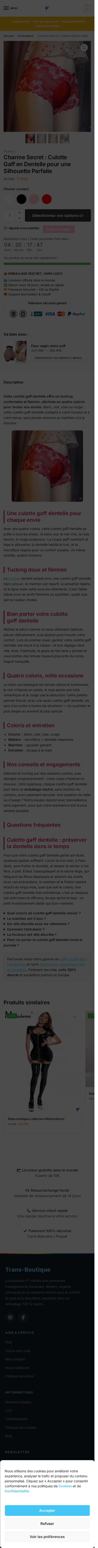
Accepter (47, 1510)
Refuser (47, 1523)
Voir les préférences (47, 1536)
